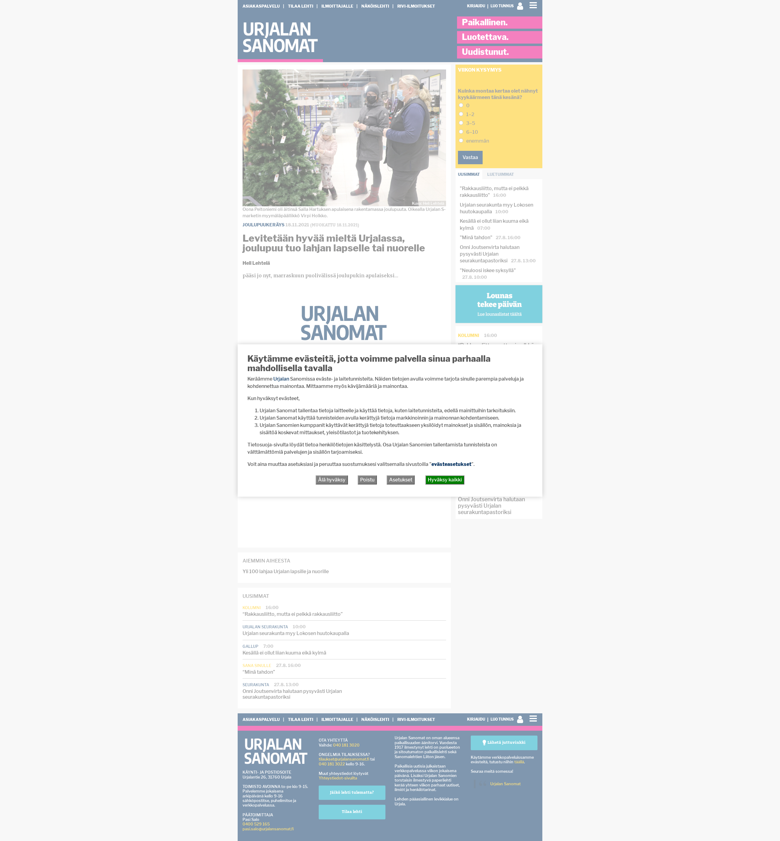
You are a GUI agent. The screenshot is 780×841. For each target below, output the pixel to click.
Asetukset (400, 480)
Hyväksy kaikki (445, 480)
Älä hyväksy (332, 480)
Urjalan (281, 379)
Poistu (367, 480)
